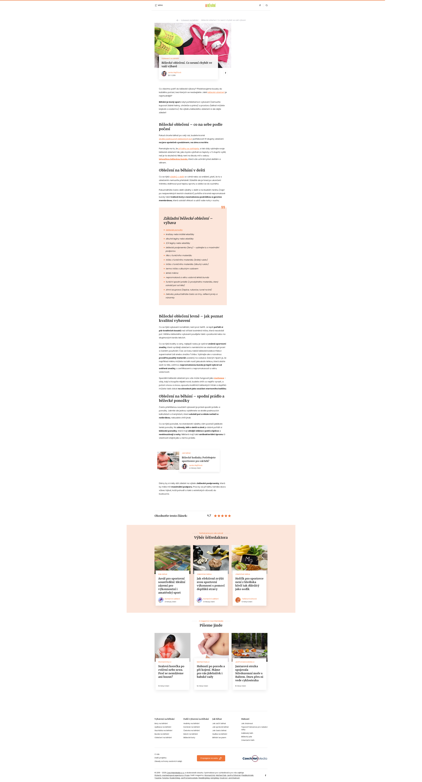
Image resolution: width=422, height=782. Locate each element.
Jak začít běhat (219, 723)
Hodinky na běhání (191, 723)
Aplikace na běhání (163, 727)
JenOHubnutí (234, 778)
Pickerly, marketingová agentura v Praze (172, 775)
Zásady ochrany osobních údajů (168, 761)
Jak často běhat (219, 730)
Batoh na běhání (190, 734)
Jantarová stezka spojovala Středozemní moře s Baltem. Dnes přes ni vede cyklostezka (249, 673)
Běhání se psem (219, 737)
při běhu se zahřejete (188, 148)
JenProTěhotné (234, 775)
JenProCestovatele (189, 778)
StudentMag (174, 778)
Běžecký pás (246, 736)
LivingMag (214, 778)
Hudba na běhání (219, 734)
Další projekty (160, 757)
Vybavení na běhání (189, 20)
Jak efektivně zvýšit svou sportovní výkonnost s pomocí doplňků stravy (211, 584)
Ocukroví (223, 778)
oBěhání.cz (177, 20)
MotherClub (221, 775)
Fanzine (165, 778)
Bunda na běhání (162, 734)
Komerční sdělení (172, 599)
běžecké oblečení (216, 92)
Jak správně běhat (220, 727)
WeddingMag (204, 778)
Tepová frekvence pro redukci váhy (254, 728)
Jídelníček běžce (204, 574)
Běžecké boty (189, 737)
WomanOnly (209, 775)
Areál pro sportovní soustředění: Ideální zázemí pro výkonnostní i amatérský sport (171, 585)
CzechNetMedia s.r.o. (176, 772)
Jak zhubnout (247, 723)
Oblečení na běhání (163, 737)
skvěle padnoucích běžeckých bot (175, 139)
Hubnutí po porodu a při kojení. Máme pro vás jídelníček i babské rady (211, 672)
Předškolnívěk (247, 775)
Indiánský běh (247, 733)
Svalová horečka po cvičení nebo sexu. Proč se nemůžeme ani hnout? (171, 672)
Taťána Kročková (249, 599)
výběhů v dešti (177, 176)
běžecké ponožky (174, 230)
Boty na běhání (161, 723)
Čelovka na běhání (191, 730)
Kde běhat (162, 574)
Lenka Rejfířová (174, 72)
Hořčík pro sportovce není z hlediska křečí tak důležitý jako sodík (249, 584)
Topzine (158, 778)
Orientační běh (247, 740)
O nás (157, 754)
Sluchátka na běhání (163, 730)
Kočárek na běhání (191, 727)
